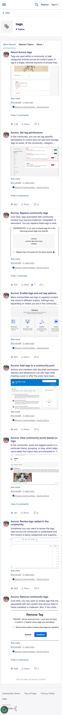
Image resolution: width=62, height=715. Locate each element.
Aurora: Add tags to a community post (33, 365)
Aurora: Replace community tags (29, 212)
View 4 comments (20, 195)
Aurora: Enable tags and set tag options (33, 293)
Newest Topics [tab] (26, 44)
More (39, 44)
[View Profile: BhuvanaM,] (6, 54)
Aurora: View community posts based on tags (34, 439)
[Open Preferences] (4, 709)
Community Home (11, 693)
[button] (36, 124)
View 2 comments (20, 659)
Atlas (7, 13)
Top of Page (30, 693)
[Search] (36, 4)
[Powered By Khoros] (31, 707)
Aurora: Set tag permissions (27, 132)
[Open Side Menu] (4, 4)
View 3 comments (20, 115)
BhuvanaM (16, 102)
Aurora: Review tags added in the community (30, 523)
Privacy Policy (48, 693)
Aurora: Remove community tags (29, 596)
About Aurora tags (21, 52)
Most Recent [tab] (9, 44)
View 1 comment (19, 275)
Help (4, 699)
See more (15, 98)
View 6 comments (20, 504)
